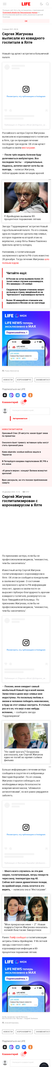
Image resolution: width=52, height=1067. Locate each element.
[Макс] (11, 395)
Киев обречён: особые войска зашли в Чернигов (21, 453)
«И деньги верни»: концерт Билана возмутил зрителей (24, 472)
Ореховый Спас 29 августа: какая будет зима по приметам (25, 434)
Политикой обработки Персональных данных (20, 12)
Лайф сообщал (17, 937)
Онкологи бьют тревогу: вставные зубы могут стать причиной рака (25, 444)
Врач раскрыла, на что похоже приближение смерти (24, 481)
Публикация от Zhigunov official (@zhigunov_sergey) (27, 125)
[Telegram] (17, 395)
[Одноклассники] (30, 395)
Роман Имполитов (12, 371)
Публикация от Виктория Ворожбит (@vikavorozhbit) (27, 863)
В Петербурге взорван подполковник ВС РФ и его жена (25, 462)
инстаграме (28, 147)
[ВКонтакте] (24, 395)
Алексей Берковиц (12, 1023)
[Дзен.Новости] (4, 395)
